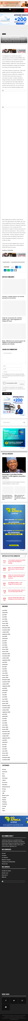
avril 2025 (4, 645)
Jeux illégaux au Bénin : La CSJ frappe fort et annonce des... (15, 583)
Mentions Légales (6, 859)
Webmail (4, 877)
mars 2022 (4, 725)
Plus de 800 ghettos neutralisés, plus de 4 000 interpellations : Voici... (7, 497)
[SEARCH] (24, 422)
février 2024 (5, 675)
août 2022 (4, 714)
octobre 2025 (5, 632)
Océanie (4, 797)
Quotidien (4, 804)
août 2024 (4, 662)
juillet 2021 (5, 742)
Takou (3, 810)
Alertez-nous (5, 873)
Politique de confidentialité (8, 861)
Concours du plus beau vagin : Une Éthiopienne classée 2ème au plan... (16, 598)
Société (4, 806)
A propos (4, 855)
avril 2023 (4, 697)
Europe (4, 789)
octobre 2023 (5, 684)
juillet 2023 (5, 690)
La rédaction (5, 857)
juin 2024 (4, 666)
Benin (3, 776)
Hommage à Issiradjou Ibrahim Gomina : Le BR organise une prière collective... (13, 476)
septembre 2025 (6, 634)
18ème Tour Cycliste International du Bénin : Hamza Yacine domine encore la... (16, 576)
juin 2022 (4, 718)
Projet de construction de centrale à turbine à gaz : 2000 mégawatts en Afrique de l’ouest (12, 319)
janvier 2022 (5, 729)
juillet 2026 (5, 612)
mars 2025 (4, 647)
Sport (3, 808)
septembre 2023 (6, 686)
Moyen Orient (5, 795)
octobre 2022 (5, 710)
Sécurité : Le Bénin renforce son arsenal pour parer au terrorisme (13, 297)
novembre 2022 (6, 707)
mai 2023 (4, 694)
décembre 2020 (6, 757)
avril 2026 (4, 619)
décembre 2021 (6, 731)
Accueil (4, 853)
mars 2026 (4, 621)
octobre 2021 (5, 735)
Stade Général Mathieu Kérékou (17, 262)
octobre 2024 (5, 658)
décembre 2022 (6, 705)
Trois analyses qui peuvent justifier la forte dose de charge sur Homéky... (16, 561)
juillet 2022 (5, 716)
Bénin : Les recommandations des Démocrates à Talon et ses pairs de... (16, 569)
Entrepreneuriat (6, 786)
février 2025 (5, 649)
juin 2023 (4, 692)
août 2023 (4, 688)
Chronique (4, 778)
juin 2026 (4, 614)
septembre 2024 (6, 660)
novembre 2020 (6, 759)
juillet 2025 (5, 638)
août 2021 (4, 740)
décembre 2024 (6, 653)
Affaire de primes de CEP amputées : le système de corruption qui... (20, 497)
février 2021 (5, 753)
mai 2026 (4, 616)
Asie (3, 773)
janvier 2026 (5, 625)
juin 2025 (4, 640)
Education (4, 784)
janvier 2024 (5, 677)
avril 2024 (4, 671)
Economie (4, 782)
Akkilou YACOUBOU (8, 41)
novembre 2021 (6, 733)
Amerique (4, 771)
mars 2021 (4, 751)
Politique (4, 802)
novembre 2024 (6, 655)
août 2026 (4, 610)
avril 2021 (4, 748)
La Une (3, 791)
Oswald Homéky (6, 262)
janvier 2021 (5, 755)
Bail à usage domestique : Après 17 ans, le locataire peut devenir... (16, 590)
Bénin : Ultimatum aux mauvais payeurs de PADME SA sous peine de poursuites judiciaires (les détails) (13, 342)
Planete (4, 799)
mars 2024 (4, 673)
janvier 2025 (5, 651)
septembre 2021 (6, 738)
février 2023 (5, 701)
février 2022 (5, 727)
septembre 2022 (6, 712)
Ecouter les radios (6, 870)
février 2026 (5, 623)
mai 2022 (4, 720)
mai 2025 (4, 642)
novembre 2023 (6, 681)
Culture (4, 780)
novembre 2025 (6, 630)
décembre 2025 (6, 627)
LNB (3, 793)
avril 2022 (4, 723)
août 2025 (4, 636)
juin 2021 (4, 744)
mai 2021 (4, 746)
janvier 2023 (5, 703)
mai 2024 (4, 668)
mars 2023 (4, 699)
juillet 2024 (5, 664)
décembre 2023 (6, 679)
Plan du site (5, 863)
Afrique (4, 769)
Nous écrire (5, 875)
